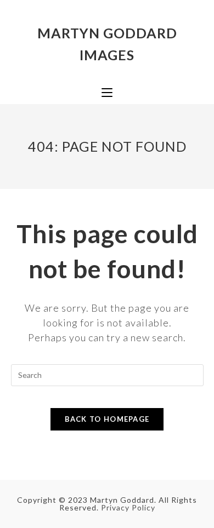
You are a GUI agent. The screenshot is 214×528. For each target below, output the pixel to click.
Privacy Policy (128, 507)
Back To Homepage (107, 419)
